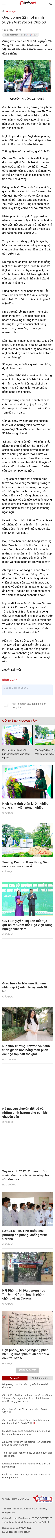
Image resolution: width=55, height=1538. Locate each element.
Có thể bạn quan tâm (19, 720)
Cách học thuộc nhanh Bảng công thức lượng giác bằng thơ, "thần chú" (25, 1422)
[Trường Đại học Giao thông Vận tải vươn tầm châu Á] (27, 840)
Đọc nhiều (15, 1378)
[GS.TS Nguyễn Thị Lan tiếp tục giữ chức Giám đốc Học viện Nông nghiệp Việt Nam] (27, 899)
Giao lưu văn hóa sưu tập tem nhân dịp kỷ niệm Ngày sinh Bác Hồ (25, 987)
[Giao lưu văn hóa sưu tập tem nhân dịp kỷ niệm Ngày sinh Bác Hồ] (27, 961)
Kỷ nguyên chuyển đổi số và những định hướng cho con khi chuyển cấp (25, 1112)
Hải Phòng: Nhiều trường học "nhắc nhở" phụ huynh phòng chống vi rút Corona (23, 1294)
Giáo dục (11, 11)
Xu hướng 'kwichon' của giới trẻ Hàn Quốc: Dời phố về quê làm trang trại (26, 1443)
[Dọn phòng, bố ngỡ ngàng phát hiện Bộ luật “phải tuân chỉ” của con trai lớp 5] (27, 1328)
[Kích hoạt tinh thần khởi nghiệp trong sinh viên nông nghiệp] (17, 735)
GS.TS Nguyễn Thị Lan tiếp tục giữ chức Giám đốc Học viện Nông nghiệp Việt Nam (27, 925)
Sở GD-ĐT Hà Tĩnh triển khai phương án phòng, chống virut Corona (24, 1235)
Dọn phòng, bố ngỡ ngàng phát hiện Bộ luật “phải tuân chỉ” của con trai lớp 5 (25, 1354)
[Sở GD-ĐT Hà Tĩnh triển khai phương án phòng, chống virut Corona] (27, 1209)
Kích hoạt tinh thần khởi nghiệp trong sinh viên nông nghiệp (15, 754)
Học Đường (9, 1059)
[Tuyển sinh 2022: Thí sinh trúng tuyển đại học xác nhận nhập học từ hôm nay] (27, 1149)
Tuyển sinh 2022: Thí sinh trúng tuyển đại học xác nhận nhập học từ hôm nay (26, 1175)
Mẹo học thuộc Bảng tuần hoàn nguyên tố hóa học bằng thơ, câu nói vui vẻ (26, 1432)
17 (33, 1423)
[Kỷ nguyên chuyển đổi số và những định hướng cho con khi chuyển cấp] (27, 1087)
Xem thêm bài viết (27, 1370)
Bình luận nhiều (40, 1378)
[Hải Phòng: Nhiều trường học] (27, 1268)
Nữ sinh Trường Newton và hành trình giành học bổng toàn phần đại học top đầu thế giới (26, 1050)
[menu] (4, 3)
